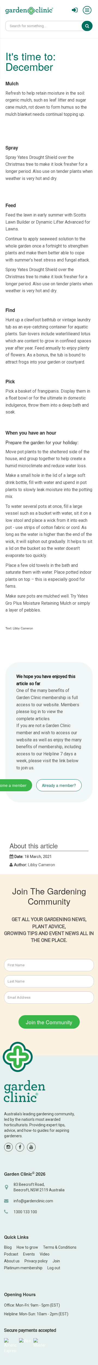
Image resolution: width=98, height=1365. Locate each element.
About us (12, 1261)
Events (29, 1254)
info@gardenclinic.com (33, 1201)
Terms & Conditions (59, 1247)
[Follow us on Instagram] (8, 1147)
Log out (53, 1268)
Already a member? (59, 785)
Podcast (11, 1254)
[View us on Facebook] (20, 1147)
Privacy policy (36, 1261)
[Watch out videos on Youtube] (31, 1147)
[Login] (75, 10)
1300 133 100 (25, 1212)
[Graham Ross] (29, 11)
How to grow (27, 1247)
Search (91, 26)
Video (45, 1254)
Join (56, 1261)
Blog (8, 1247)
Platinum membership (23, 1268)
